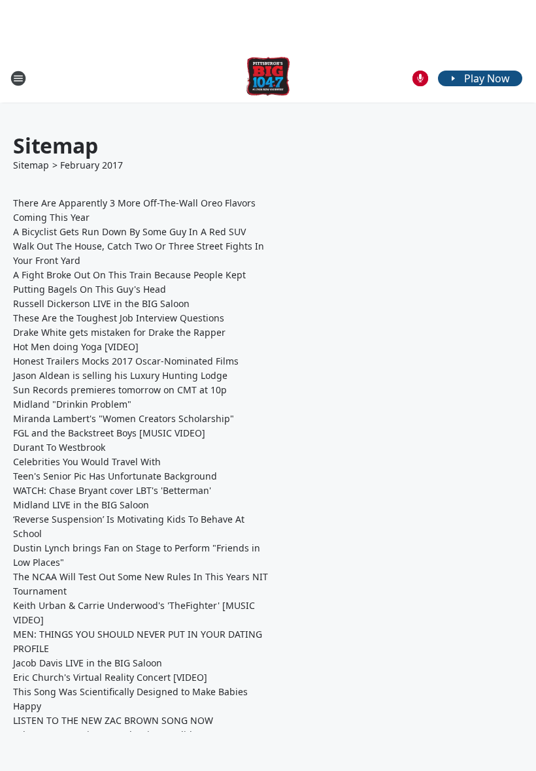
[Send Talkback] (420, 78)
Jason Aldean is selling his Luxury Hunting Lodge (120, 375)
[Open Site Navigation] (18, 78)
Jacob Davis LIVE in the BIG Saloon (87, 663)
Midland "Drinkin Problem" (72, 404)
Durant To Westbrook (59, 447)
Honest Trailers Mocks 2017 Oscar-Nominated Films (126, 361)
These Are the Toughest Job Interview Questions (118, 318)
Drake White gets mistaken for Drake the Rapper (119, 332)
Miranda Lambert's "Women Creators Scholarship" (123, 418)
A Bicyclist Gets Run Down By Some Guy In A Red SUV (129, 231)
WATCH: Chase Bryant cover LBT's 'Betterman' (112, 490)
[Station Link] (268, 78)
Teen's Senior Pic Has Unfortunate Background (115, 476)
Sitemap (31, 165)
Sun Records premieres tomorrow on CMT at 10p (120, 390)
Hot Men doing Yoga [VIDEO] (76, 346)
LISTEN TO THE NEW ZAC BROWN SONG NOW (113, 720)
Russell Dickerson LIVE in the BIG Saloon (101, 303)
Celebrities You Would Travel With (87, 461)
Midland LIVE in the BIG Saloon (81, 505)
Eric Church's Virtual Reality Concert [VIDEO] (110, 677)
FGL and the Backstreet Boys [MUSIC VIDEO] (109, 433)
